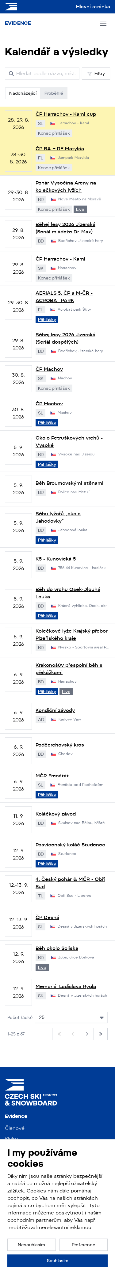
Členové (15, 1128)
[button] (31, 1245)
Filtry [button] (99, 73)
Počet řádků (20, 1017)
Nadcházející (22, 93)
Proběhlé (53, 93)
